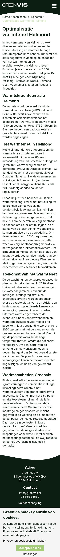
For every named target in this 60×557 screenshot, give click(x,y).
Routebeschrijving (30, 503)
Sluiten (41, 540)
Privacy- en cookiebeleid (19, 540)
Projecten (36, 17)
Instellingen (30, 554)
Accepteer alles (30, 548)
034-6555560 (30, 496)
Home (6, 17)
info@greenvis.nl (30, 492)
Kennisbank (19, 17)
